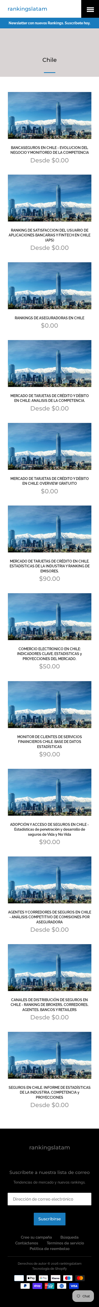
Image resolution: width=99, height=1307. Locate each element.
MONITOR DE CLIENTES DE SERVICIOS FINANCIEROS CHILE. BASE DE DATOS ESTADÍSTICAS (49, 742)
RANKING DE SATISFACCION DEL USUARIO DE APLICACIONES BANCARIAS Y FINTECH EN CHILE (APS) (49, 235)
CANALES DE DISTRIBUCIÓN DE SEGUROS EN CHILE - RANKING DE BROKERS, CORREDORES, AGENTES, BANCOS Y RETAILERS (49, 1005)
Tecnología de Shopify (49, 1269)
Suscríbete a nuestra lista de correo (49, 1172)
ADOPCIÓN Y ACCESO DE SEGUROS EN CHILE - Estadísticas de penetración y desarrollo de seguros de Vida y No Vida (49, 829)
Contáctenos (26, 1243)
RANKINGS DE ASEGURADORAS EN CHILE (49, 318)
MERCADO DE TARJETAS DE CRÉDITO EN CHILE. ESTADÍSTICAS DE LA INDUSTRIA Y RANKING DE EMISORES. (50, 566)
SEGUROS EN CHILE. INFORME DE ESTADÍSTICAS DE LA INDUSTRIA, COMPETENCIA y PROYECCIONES (50, 1092)
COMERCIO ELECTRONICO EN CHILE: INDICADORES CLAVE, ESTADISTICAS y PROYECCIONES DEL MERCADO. (49, 654)
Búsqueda (69, 1237)
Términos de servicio (65, 1243)
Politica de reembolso (50, 1248)
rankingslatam (27, 9)
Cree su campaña (36, 1237)
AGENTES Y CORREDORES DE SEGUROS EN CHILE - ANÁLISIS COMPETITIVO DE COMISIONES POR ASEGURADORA (49, 917)
